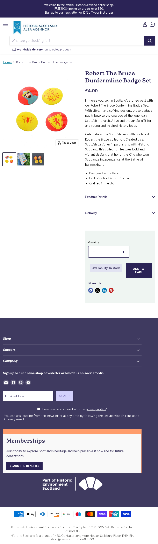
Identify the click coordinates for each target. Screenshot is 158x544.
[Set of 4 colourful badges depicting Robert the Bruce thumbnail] (38, 159)
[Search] (149, 41)
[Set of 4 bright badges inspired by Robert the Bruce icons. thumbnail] (9, 159)
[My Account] (144, 24)
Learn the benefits (24, 466)
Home (7, 62)
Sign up (64, 396)
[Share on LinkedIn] (104, 290)
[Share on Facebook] (90, 290)
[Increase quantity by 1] (123, 252)
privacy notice (96, 409)
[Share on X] (97, 290)
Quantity (93, 242)
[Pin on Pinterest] (111, 290)
